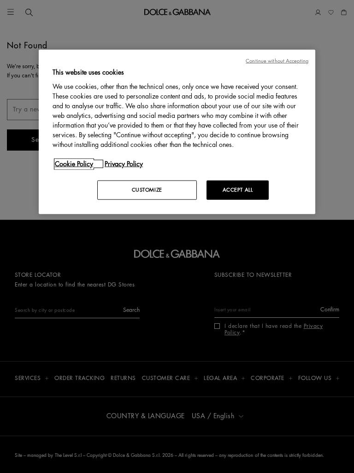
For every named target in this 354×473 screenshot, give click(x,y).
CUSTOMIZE (147, 189)
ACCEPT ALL (238, 189)
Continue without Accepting (277, 61)
